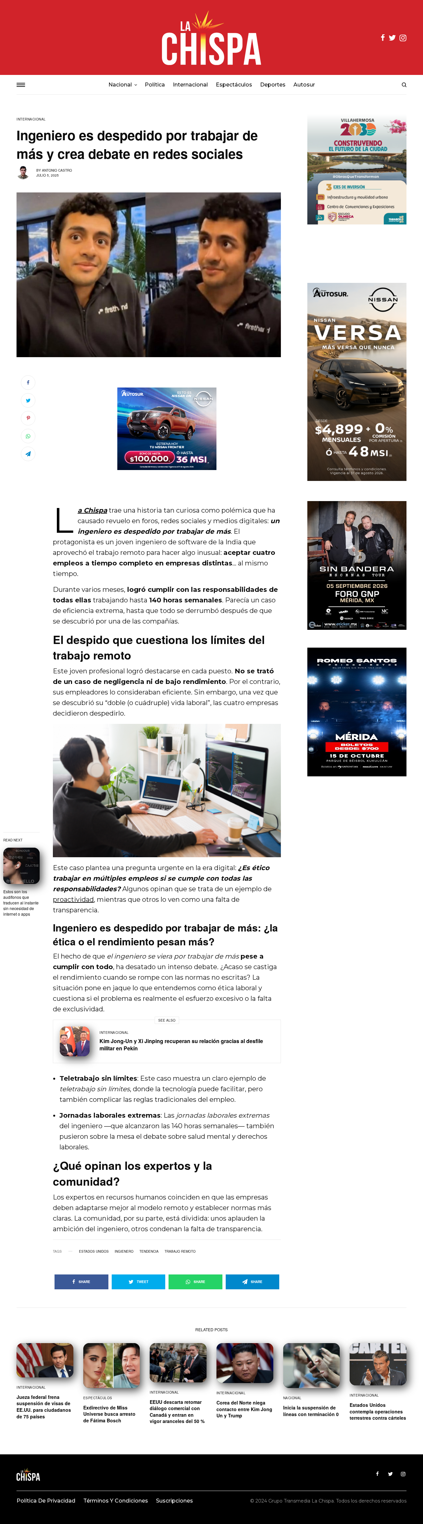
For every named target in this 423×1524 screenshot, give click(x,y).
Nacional (292, 1398)
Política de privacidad (46, 1501)
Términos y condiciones (115, 1501)
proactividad (73, 899)
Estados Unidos (94, 1251)
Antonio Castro (57, 170)
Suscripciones (174, 1501)
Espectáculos (97, 1398)
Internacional (31, 119)
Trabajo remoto (180, 1251)
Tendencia (149, 1251)
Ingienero (124, 1251)
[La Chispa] (211, 37)
